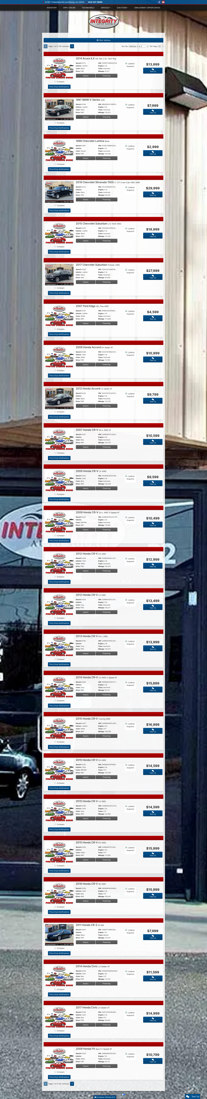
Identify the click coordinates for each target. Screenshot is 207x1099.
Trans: (100, 68)
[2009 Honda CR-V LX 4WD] (59, 481)
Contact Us (104, 1092)
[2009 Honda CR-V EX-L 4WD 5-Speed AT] (59, 522)
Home (93, 1092)
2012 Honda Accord (94, 388)
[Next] (72, 46)
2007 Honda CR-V (93, 429)
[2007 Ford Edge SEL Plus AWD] (59, 316)
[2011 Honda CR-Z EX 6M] (59, 934)
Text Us (153, 71)
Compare (60, 82)
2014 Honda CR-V (96, 677)
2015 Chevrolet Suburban (98, 223)
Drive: (78, 71)
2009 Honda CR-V (91, 471)
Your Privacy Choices (115, 1094)
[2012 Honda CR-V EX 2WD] (59, 563)
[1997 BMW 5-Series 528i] (59, 109)
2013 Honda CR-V (92, 636)
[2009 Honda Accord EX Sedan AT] (59, 357)
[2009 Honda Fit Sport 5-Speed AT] (59, 1058)
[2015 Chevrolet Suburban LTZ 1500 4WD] (59, 233)
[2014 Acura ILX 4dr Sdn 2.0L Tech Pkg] (59, 68)
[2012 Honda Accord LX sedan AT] (59, 398)
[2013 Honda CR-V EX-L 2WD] (59, 646)
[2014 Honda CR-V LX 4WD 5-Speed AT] (59, 687)
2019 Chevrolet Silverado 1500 (108, 182)
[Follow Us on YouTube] (163, 2)
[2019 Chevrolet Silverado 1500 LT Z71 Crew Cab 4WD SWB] (59, 192)
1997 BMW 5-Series (90, 99)
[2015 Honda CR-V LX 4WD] (59, 811)
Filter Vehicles (104, 40)
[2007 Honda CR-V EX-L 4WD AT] (59, 439)
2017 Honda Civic (93, 1007)
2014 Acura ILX (96, 58)
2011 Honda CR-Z (90, 925)
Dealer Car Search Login (88, 1094)
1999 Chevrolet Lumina (92, 141)
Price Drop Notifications (59, 87)
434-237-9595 (95, 2)
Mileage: (101, 71)
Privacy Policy (111, 1092)
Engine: (101, 66)
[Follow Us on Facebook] (159, 2)
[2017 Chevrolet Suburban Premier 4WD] (59, 274)
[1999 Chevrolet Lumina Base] (59, 150)
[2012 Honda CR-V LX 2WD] (59, 604)
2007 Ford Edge (92, 306)
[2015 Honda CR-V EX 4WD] (59, 769)
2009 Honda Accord (94, 347)
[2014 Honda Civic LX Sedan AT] (59, 976)
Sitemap (107, 1094)
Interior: (79, 66)
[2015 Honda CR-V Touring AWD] (59, 728)
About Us (98, 1092)
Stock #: (79, 63)
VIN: (99, 63)
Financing (106, 76)
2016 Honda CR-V (91, 883)
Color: (78, 68)
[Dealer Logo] (103, 21)
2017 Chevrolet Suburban (98, 264)
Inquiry (85, 76)
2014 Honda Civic (93, 966)
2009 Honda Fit (94, 1048)
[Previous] (46, 46)
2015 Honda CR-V (93, 718)
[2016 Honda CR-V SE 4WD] (59, 893)
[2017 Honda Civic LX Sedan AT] (59, 1017)
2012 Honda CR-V (91, 553)
